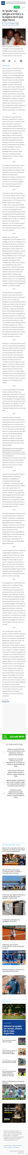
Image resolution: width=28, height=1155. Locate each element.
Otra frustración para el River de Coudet (9, 1041)
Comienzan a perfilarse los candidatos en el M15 (11, 920)
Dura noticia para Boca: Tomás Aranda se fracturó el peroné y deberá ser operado (9, 1073)
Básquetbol (22, 952)
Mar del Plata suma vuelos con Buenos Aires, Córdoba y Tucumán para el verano (11, 871)
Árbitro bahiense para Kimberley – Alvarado (14, 1082)
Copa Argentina (7, 1023)
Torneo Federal (21, 1086)
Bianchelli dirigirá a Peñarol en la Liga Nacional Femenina (13, 970)
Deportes (4, 1069)
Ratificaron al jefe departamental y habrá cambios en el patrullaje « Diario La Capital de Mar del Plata (13, 793)
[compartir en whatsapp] (17, 61)
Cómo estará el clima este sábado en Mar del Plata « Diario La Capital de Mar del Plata (13, 773)
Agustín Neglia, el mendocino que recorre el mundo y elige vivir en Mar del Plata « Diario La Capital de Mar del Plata (14, 783)
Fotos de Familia (7, 1145)
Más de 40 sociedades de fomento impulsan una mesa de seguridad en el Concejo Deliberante (13, 849)
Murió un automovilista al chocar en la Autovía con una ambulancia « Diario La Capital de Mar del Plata (14, 752)
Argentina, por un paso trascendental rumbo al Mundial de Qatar (13, 946)
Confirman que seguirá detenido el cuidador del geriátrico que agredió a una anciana (14, 896)
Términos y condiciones (13, 1147)
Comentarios (6, 65)
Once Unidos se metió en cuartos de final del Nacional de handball (9, 1052)
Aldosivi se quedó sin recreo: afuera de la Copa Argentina (13, 1030)
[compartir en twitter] (11, 61)
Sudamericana (5, 1038)
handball (4, 1049)
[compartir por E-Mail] (23, 61)
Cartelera (14, 1145)
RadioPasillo (6, 701)
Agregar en (10, 23)
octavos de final (20, 927)
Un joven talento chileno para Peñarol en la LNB (9, 1061)
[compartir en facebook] (5, 61)
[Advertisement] (14, 718)
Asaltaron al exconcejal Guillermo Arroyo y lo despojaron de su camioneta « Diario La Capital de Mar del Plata (14, 762)
